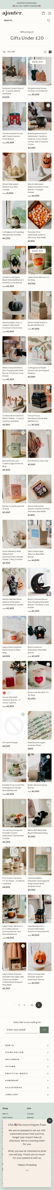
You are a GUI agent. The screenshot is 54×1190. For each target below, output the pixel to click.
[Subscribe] (44, 1030)
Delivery (30, 1117)
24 (32, 1005)
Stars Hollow (7, 1117)
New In (5, 1114)
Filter (11, 52)
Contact (30, 1114)
